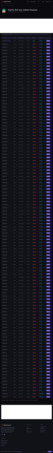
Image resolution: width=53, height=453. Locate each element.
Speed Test (42, 431)
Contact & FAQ (48, 1)
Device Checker (43, 430)
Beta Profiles (33, 1)
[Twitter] (2, 434)
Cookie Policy (3, 443)
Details (48, 40)
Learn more (20, 451)
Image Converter (43, 426)
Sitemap (2, 445)
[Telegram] (4, 434)
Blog (43, 1)
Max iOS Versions (4, 442)
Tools (38, 1)
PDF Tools (42, 428)
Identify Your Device (4, 440)
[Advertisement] (26, 26)
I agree (50, 451)
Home (28, 1)
